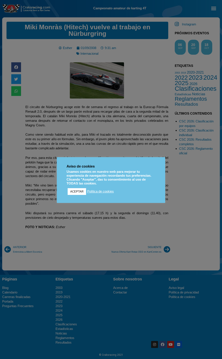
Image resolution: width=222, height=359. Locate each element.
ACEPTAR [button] (76, 191)
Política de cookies (100, 191)
